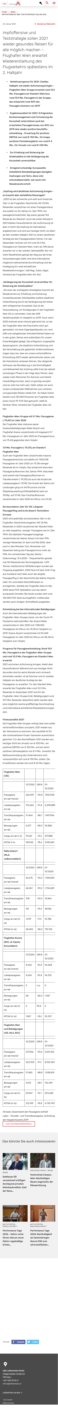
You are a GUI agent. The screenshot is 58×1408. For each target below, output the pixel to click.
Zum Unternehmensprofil (19, 1124)
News (5, 1172)
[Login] (41, 3)
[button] (5, 1400)
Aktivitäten (9, 1224)
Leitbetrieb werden (11, 1393)
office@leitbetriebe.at (12, 1384)
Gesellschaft (10, 1226)
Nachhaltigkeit (38, 1170)
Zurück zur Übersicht (46, 24)
